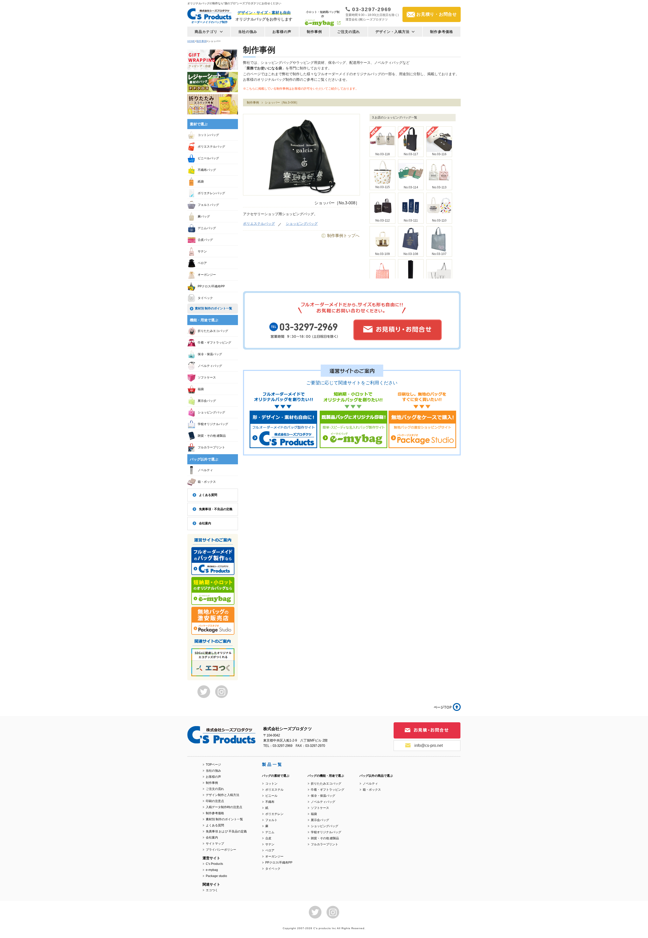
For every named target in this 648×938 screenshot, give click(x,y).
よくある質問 (208, 495)
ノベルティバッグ (210, 366)
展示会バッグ (207, 401)
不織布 (269, 802)
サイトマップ (215, 843)
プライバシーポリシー (221, 849)
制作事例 (314, 32)
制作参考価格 (441, 32)
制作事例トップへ (343, 235)
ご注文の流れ (348, 32)
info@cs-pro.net (428, 745)
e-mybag (212, 870)
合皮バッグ (205, 240)
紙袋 (201, 181)
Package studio (216, 876)
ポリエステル (274, 789)
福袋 (201, 389)
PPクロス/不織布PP (211, 286)
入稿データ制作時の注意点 (224, 807)
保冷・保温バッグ (210, 354)
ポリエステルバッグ (259, 224)
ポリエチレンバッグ (211, 193)
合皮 (268, 838)
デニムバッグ (207, 228)
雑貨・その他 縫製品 (212, 435)
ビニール (271, 795)
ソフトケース (207, 377)
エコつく (212, 890)
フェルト (271, 820)
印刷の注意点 (215, 801)
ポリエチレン (274, 814)
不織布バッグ (207, 170)
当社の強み (247, 32)
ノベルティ (205, 470)
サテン (202, 251)
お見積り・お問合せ (436, 14)
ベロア (202, 263)
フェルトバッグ (208, 205)
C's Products (214, 864)
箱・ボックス (207, 482)
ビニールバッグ (208, 158)
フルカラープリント (211, 447)
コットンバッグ (208, 135)
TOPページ (213, 764)
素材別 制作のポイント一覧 (213, 308)
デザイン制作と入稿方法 (222, 795)
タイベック (205, 298)
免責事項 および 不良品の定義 (226, 831)
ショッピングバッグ (302, 224)
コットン (271, 783)
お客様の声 (282, 32)
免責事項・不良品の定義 (215, 509)
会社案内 (205, 523)
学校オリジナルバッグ (213, 424)
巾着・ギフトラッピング (214, 342)
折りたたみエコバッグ (213, 331)
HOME (191, 41)
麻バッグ (204, 216)
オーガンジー (207, 274)
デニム (269, 832)
